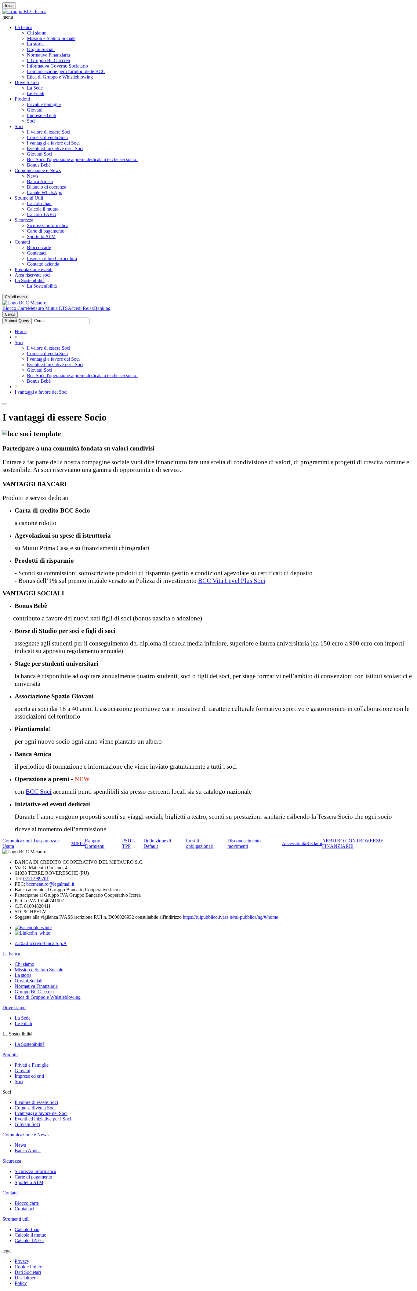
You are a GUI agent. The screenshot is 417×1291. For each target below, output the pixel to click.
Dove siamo (14, 1007)
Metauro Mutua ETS (48, 308)
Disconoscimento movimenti (244, 843)
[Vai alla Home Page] (24, 302)
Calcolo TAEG (41, 214)
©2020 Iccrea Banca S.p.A (41, 943)
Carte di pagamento (45, 231)
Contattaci (36, 253)
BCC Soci (39, 791)
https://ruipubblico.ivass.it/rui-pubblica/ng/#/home (230, 917)
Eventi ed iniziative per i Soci (55, 148)
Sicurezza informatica (47, 225)
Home (21, 331)
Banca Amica (40, 181)
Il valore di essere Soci (48, 131)
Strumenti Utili (29, 197)
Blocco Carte (15, 308)
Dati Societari (28, 1272)
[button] (208, 17)
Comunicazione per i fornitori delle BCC (66, 71)
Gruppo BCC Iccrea (34, 991)
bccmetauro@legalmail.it (50, 884)
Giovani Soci (39, 153)
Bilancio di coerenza (46, 186)
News (32, 175)
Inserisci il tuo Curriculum (52, 258)
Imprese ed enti (41, 115)
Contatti (22, 242)
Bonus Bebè (39, 164)
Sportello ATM (41, 236)
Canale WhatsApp (44, 192)
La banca (23, 27)
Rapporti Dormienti (94, 843)
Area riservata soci (32, 275)
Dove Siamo (27, 82)
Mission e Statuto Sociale (51, 38)
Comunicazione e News (38, 170)
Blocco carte (39, 247)
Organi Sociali (41, 49)
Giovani (34, 109)
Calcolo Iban (39, 203)
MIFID (78, 843)
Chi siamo (36, 32)
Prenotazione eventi (34, 269)
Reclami (314, 843)
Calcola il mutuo (43, 208)
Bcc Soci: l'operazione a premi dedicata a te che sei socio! (82, 159)
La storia (35, 43)
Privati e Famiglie (44, 104)
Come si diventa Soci (47, 137)
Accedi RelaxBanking (89, 308)
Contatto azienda (43, 264)
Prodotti (22, 98)
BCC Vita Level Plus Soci (231, 580)
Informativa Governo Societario (57, 65)
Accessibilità (294, 843)
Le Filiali (35, 93)
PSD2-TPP (128, 843)
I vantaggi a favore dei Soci (53, 142)
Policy (21, 1283)
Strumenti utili (16, 1219)
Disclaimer (25, 1277)
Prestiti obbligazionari (199, 843)
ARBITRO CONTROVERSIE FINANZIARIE (352, 843)
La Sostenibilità (30, 280)
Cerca (10, 314)
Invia (9, 5)
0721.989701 (36, 878)
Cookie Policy (28, 1266)
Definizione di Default (157, 843)
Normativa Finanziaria (48, 54)
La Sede (35, 87)
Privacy (22, 1261)
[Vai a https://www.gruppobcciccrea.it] (24, 11)
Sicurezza (24, 220)
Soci (31, 120)
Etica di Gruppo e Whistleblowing (60, 76)
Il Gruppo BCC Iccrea (48, 60)
